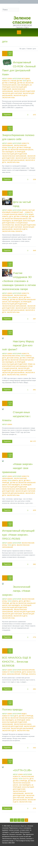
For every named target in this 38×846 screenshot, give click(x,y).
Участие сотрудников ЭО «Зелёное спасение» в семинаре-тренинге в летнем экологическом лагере (19, 281)
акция (30, 214)
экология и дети (20, 95)
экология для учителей (12, 93)
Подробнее (7, 114)
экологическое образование (14, 156)
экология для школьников (13, 160)
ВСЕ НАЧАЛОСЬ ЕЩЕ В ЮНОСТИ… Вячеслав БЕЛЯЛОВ (16, 661)
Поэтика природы (12, 709)
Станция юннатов (9, 368)
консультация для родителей (14, 154)
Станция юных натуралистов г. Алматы (16, 416)
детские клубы (13, 358)
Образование (7, 145)
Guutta (26, 778)
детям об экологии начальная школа (17, 149)
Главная (29, 48)
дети (29, 81)
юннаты (19, 231)
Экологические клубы (11, 356)
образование (7, 724)
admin (9, 424)
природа (24, 674)
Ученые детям (16, 81)
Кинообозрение (28, 670)
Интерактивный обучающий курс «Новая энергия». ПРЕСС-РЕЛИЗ (18, 534)
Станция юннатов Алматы (13, 214)
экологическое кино (22, 724)
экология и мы (8, 97)
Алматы (5, 216)
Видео (24, 714)
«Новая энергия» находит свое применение (17, 468)
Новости (6, 81)
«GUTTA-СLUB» (22, 770)
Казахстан (31, 672)
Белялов (17, 672)
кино (4, 674)
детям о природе (9, 83)
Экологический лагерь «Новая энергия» (16, 590)
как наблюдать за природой (13, 152)
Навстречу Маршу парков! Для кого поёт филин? (18, 345)
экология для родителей (24, 91)
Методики (26, 78)
